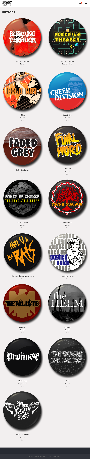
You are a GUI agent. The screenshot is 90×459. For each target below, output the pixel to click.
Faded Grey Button (22, 170)
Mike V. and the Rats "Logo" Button (22, 276)
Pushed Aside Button (67, 276)
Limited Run (57, 456)
